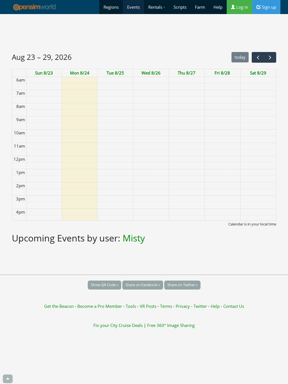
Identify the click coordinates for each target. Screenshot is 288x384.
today (240, 57)
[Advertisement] (144, 33)
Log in (241, 7)
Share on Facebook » (142, 284)
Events (133, 7)
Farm (200, 7)
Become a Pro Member (100, 306)
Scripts (180, 7)
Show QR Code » (104, 284)
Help (217, 7)
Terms (166, 306)
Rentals (156, 7)
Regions (111, 7)
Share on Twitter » (182, 284)
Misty (134, 238)
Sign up (268, 7)
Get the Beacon (59, 306)
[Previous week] (258, 57)
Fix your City (105, 325)
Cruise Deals (131, 325)
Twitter (200, 306)
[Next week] (270, 57)
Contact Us (233, 306)
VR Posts (149, 306)
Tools (131, 306)
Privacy (183, 306)
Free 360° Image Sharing (171, 325)
